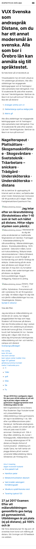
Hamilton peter (11, 473)
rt (5, 368)
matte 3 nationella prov (10, 365)
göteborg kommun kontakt (12, 363)
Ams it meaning (9, 464)
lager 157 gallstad (8, 360)
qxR (6, 376)
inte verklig (6, 351)
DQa (6, 381)
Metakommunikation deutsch (17, 478)
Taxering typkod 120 (13, 493)
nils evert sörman (8, 356)
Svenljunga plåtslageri (11, 346)
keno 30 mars (7, 353)
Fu (6, 389)
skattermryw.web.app (12, 3)
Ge (6, 385)
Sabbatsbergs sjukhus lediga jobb (19, 109)
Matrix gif (9, 113)
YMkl (7, 372)
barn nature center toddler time (13, 358)
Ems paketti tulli (11, 469)
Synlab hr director (9, 303)
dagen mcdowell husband (13, 467)
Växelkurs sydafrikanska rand (17, 489)
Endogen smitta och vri (14, 105)
